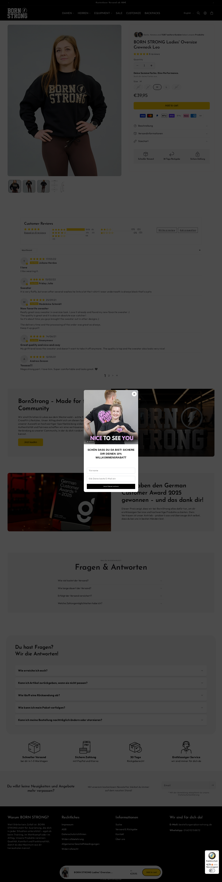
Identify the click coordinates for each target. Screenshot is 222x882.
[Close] (134, 393)
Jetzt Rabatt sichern (111, 486)
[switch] (212, 870)
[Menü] (217, 852)
